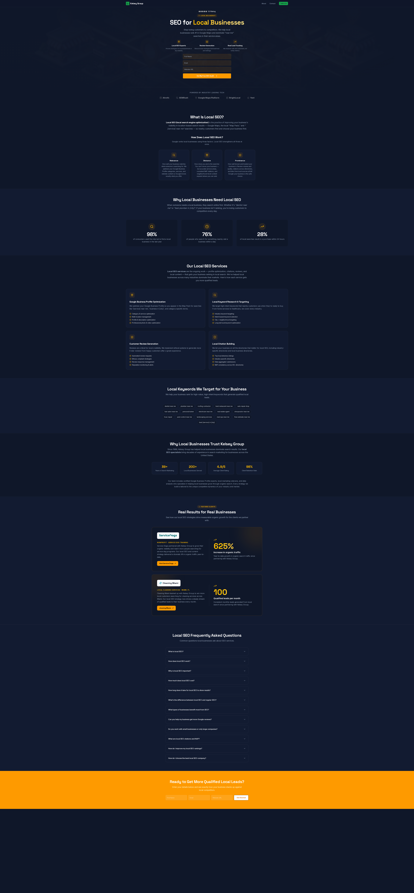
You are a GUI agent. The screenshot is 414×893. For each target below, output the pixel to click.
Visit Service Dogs (166, 563)
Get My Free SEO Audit (205, 76)
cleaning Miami (165, 608)
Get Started (241, 798)
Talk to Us (283, 3)
